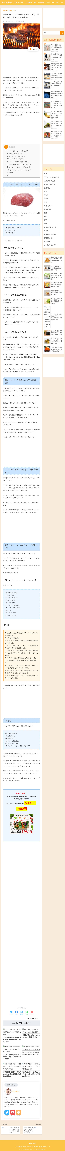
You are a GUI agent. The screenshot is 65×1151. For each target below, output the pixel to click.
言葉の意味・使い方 (50, 227)
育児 (45, 220)
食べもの (48, 2)
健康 (53, 2)
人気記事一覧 (28, 2)
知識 (35, 2)
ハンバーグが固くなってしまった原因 (17, 151)
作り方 (10, 172)
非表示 (12, 147)
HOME (33, 1143)
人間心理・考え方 (49, 181)
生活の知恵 (41, 2)
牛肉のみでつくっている (14, 153)
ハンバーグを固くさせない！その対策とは (18, 164)
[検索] (62, 33)
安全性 (46, 195)
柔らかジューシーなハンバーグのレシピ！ (18, 167)
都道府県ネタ (48, 238)
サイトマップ (59, 2)
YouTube (13, 1115)
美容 (45, 216)
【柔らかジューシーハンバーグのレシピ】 (19, 170)
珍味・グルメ (48, 206)
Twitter (6, 1115)
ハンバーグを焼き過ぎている (16, 159)
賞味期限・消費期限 (50, 234)
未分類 (46, 198)
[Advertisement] (21, 64)
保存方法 (47, 188)
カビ (45, 173)
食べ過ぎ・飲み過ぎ (50, 245)
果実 (45, 202)
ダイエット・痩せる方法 (51, 177)
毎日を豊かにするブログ (12, 2)
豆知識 (46, 231)
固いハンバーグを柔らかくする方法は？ (18, 161)
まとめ (8, 175)
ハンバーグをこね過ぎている (16, 156)
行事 (45, 223)
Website (18, 1115)
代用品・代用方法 (49, 184)
